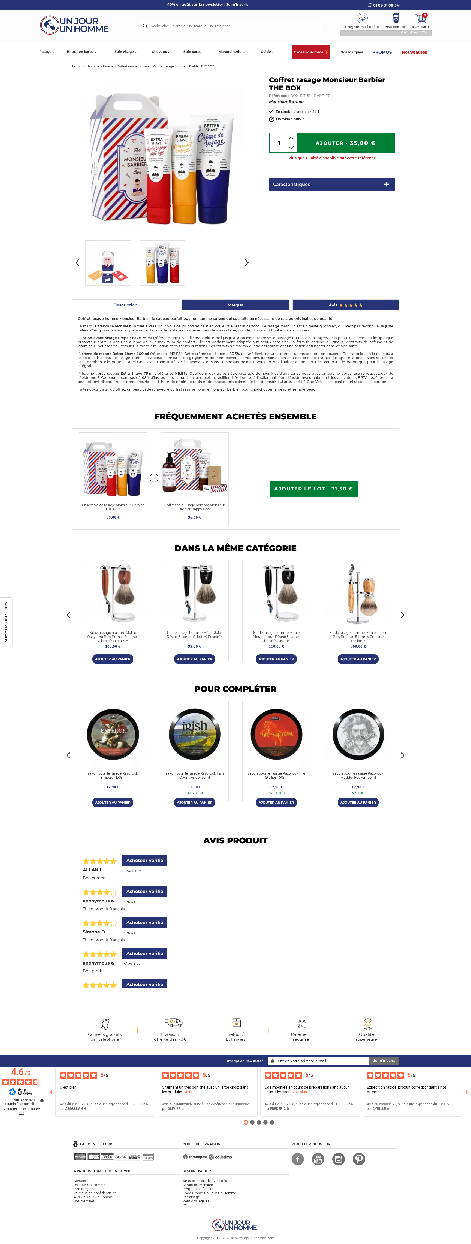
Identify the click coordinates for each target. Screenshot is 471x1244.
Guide (266, 52)
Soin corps (192, 52)
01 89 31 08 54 (386, 5)
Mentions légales (195, 1201)
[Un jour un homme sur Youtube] (318, 1159)
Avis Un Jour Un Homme (93, 1197)
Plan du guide (84, 1189)
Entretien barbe (80, 52)
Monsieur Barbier (286, 101)
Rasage (45, 52)
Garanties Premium (197, 1185)
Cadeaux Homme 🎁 (311, 52)
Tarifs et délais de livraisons (204, 1181)
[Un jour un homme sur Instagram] (338, 1159)
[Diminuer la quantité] (291, 148)
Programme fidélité (197, 1189)
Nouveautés (414, 52)
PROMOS (382, 52)
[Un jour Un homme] (76, 25)
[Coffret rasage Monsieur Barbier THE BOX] (162, 152)
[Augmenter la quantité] (291, 138)
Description (125, 305)
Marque (235, 305)
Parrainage (191, 1197)
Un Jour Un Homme (89, 1185)
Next (247, 262)
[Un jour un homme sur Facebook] (297, 1159)
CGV (186, 1205)
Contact (79, 1181)
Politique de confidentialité (95, 1193)
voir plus (191, 1092)
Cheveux (159, 52)
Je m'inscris (384, 1060)
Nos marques (351, 52)
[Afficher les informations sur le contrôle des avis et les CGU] (42, 1101)
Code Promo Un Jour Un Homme (209, 1193)
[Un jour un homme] (235, 1225)
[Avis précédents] (51, 1091)
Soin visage (124, 52)
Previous (77, 262)
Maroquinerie (230, 52)
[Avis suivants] (466, 1091)
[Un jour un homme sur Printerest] (359, 1159)
